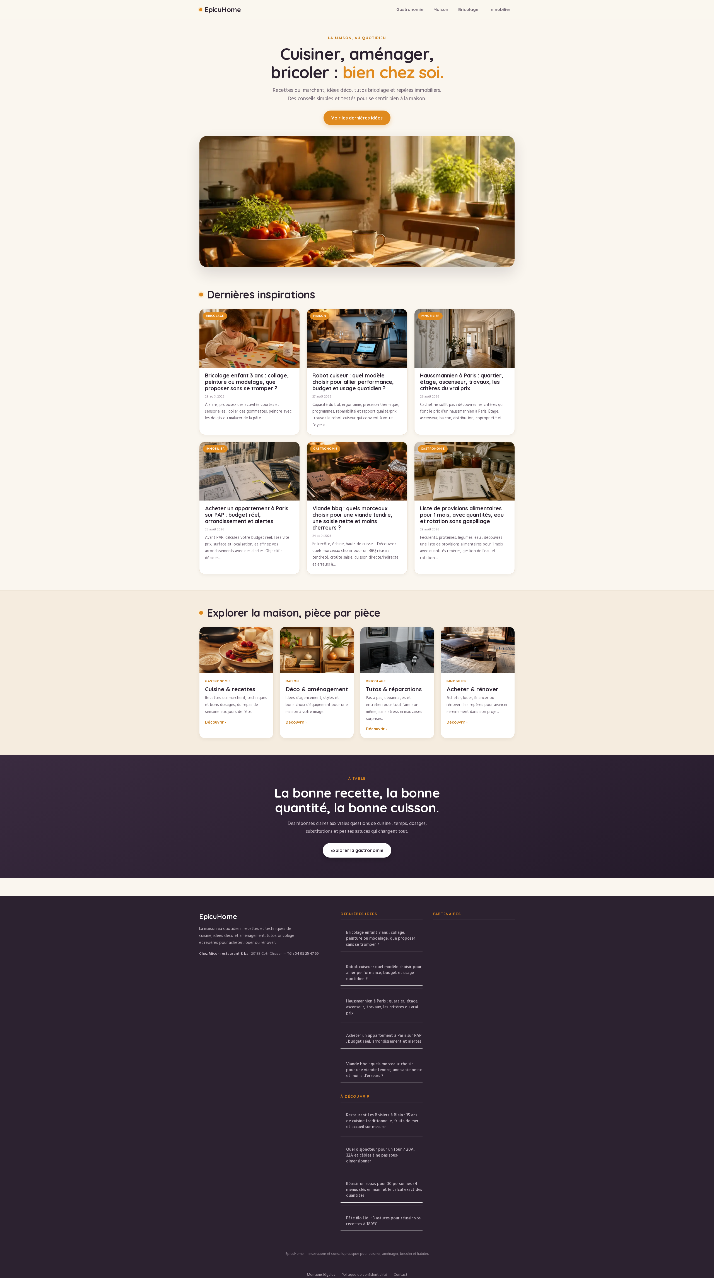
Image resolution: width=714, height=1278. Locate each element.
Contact (400, 1275)
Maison (440, 9)
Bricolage (468, 9)
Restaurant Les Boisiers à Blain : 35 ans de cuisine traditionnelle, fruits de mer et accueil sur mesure (382, 1121)
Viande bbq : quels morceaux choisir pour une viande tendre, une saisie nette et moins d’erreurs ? (384, 1070)
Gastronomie (409, 9)
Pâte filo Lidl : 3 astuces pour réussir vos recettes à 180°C (383, 1221)
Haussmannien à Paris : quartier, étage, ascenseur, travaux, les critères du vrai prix (382, 1007)
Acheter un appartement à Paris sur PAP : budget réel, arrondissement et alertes (383, 1038)
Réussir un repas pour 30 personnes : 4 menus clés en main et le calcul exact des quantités (384, 1190)
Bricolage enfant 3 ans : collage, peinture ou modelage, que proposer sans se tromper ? (380, 938)
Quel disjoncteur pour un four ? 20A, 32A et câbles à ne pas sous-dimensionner (380, 1155)
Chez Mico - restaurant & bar (224, 954)
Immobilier (499, 9)
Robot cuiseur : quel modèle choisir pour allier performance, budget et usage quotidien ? (384, 973)
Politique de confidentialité (364, 1275)
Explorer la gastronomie (357, 850)
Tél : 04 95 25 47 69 (303, 954)
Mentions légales (321, 1275)
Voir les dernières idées (357, 118)
